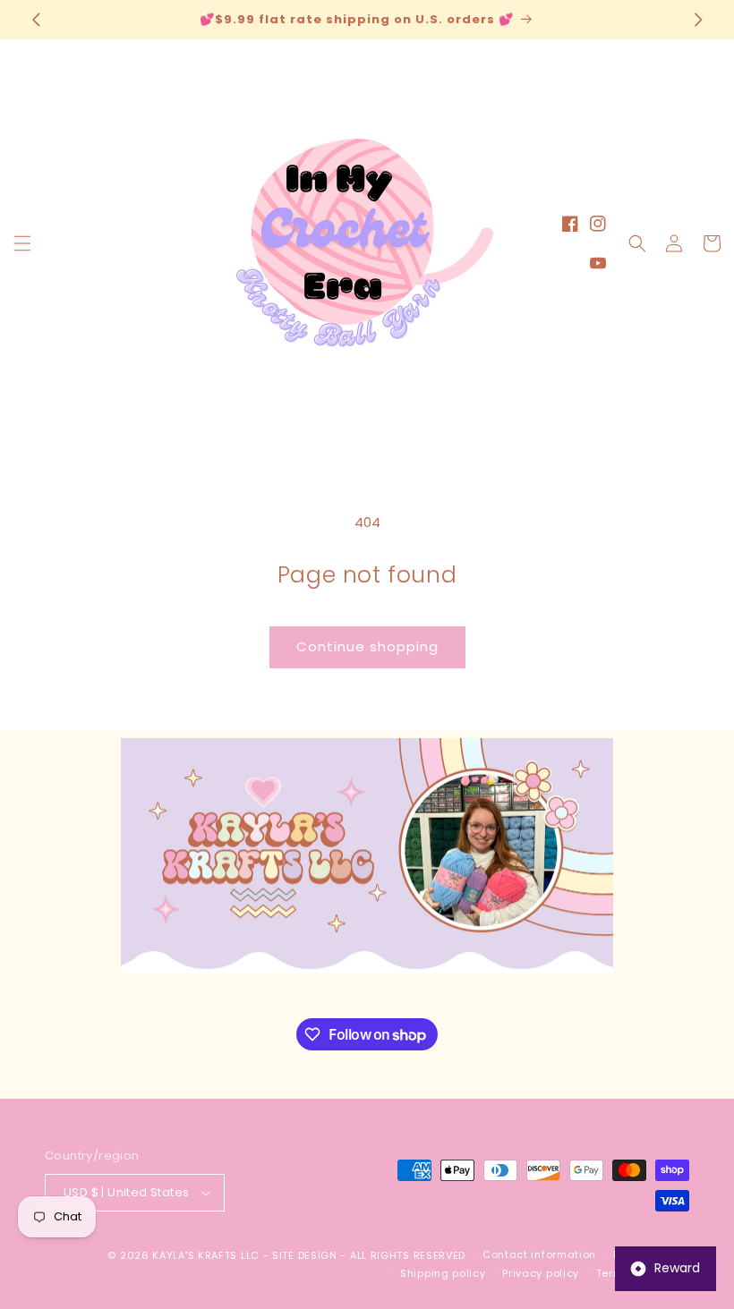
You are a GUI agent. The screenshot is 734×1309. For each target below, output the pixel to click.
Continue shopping (367, 646)
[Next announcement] (698, 19)
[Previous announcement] (35, 19)
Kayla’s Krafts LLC (206, 1255)
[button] (22, 243)
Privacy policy (540, 1273)
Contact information (539, 1254)
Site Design (304, 1255)
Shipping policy (443, 1273)
